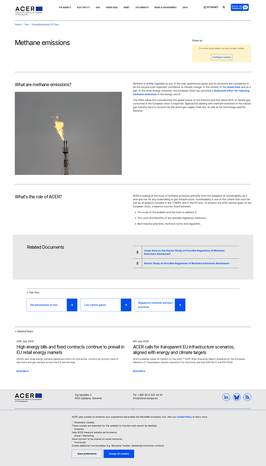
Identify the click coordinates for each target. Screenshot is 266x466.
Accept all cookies (119, 453)
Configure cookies (221, 57)
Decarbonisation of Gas (43, 305)
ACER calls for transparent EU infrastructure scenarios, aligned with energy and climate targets (183, 349)
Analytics (79, 429)
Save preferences (87, 453)
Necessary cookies (84, 422)
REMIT (127, 7)
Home (18, 24)
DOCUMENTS (142, 7)
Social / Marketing (84, 435)
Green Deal (233, 87)
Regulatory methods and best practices (155, 304)
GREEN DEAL (112, 7)
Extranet (212, 7)
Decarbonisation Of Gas (45, 24)
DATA (185, 7)
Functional (79, 442)
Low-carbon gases (95, 305)
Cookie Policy (184, 416)
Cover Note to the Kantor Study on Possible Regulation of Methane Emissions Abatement (184, 252)
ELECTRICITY (83, 7)
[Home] (28, 11)
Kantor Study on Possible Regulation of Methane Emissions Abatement (186, 263)
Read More (22, 371)
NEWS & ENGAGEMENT (165, 7)
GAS (98, 7)
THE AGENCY (64, 7)
